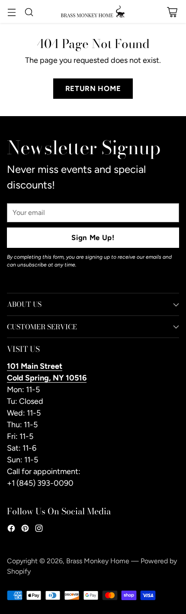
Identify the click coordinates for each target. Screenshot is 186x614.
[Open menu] (11, 12)
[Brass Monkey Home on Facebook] (11, 530)
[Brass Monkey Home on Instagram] (39, 530)
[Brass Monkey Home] (93, 11)
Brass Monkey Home (97, 561)
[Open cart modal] (172, 12)
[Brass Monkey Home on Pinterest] (25, 530)
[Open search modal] (29, 12)
